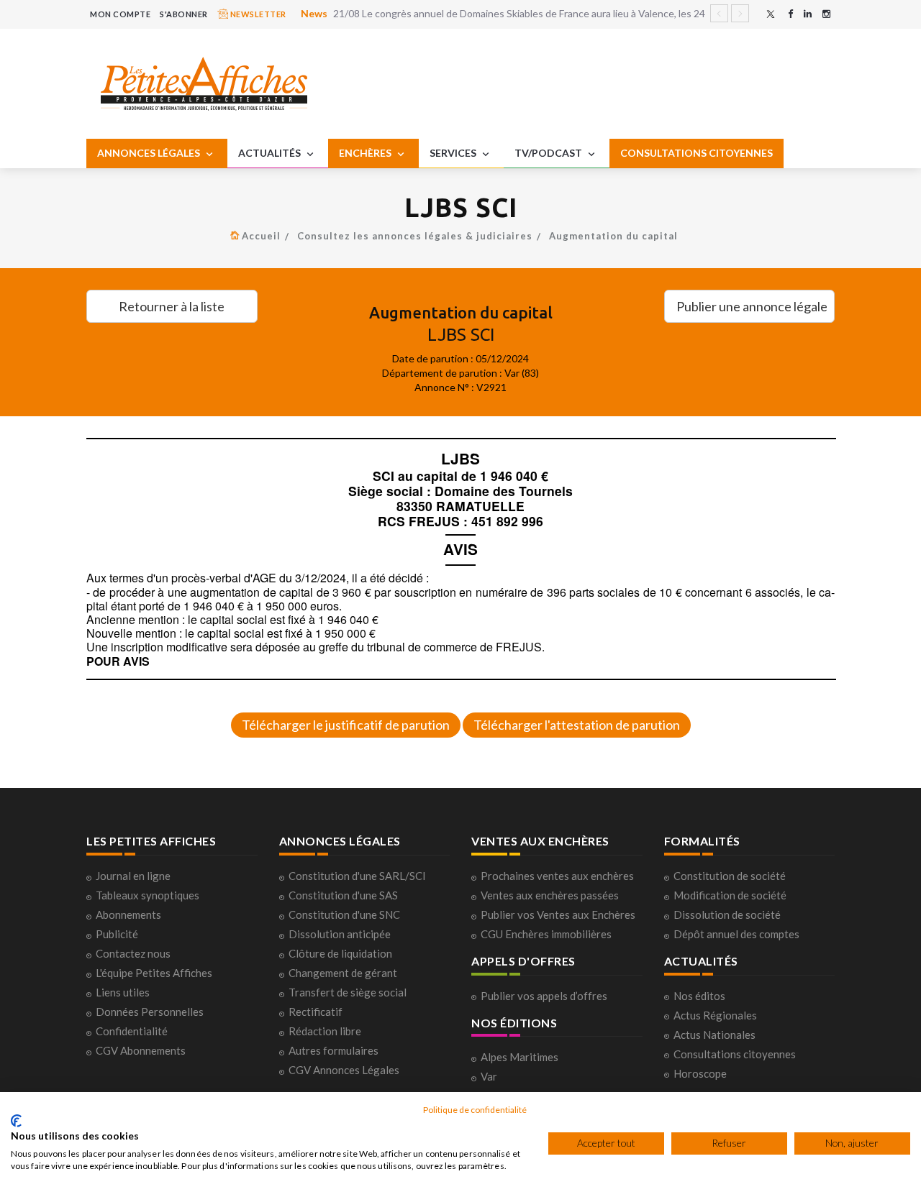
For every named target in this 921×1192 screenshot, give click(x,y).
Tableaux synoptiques (147, 895)
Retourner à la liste (171, 306)
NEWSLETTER (257, 14)
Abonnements (128, 914)
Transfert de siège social (348, 992)
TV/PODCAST (549, 153)
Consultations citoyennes (734, 1053)
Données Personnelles (150, 1011)
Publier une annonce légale (751, 306)
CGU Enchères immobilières (546, 933)
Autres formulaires (333, 1050)
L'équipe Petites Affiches (154, 972)
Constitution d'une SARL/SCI (357, 875)
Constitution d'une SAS (343, 895)
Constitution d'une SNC (344, 914)
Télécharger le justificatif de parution (346, 725)
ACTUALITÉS (270, 153)
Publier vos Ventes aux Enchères (558, 914)
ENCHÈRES (366, 153)
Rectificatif (315, 1011)
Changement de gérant (343, 972)
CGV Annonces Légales (344, 1069)
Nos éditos (699, 995)
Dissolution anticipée (340, 933)
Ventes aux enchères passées (550, 895)
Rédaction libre (325, 1030)
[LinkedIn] (807, 14)
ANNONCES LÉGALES (149, 153)
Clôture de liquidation (340, 953)
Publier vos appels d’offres (544, 995)
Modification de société (729, 895)
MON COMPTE (120, 14)
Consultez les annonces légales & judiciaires (414, 236)
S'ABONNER (184, 14)
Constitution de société (729, 875)
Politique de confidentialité (475, 1109)
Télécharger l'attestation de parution (576, 725)
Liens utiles (123, 992)
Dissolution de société (727, 914)
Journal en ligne (133, 875)
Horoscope (700, 1073)
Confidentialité (132, 1030)
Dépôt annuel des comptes (736, 933)
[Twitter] (770, 14)
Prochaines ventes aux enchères (557, 875)
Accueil (261, 236)
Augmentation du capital (613, 236)
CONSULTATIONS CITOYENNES (696, 153)
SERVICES (454, 153)
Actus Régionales (715, 1015)
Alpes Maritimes (519, 1056)
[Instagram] (826, 14)
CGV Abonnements (141, 1050)
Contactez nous (133, 953)
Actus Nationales (714, 1034)
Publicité (117, 933)
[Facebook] (790, 14)
